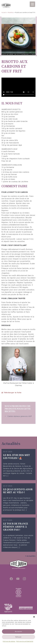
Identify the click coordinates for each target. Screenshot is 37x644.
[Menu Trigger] (32, 4)
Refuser (18, 637)
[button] (34, 617)
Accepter (18, 631)
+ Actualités (30, 556)
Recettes (10, 12)
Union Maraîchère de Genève (6, 5)
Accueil (3, 12)
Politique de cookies (9, 641)
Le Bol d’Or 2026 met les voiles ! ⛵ (16, 457)
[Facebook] (11, 578)
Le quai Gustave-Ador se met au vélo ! (18, 491)
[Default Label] (18, 578)
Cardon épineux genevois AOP (19, 416)
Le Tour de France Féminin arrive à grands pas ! (15, 526)
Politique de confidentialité (24, 641)
